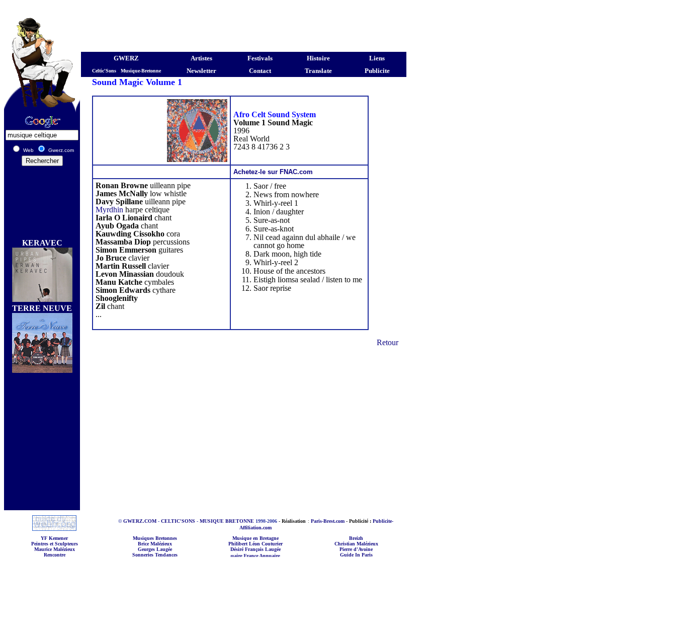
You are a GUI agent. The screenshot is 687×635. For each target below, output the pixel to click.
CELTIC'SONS (178, 521)
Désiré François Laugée (255, 549)
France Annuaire (253, 556)
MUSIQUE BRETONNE (227, 521)
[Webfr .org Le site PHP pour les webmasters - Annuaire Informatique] (54, 528)
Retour (387, 342)
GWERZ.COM (139, 521)
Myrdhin (109, 209)
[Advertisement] (205, 8)
